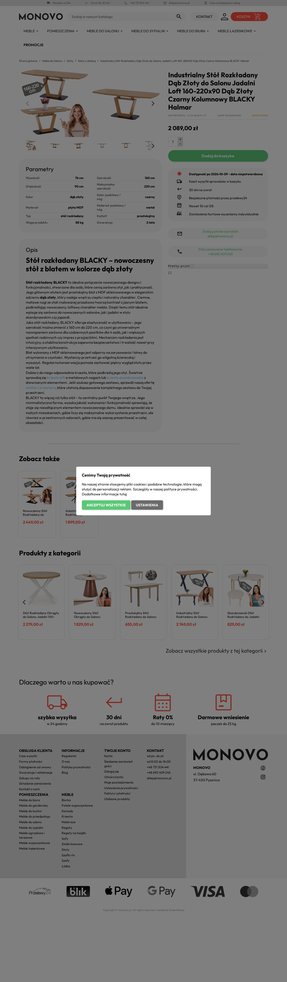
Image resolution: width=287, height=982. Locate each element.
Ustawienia (147, 505)
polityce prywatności (180, 489)
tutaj (123, 494)
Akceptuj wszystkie (106, 505)
